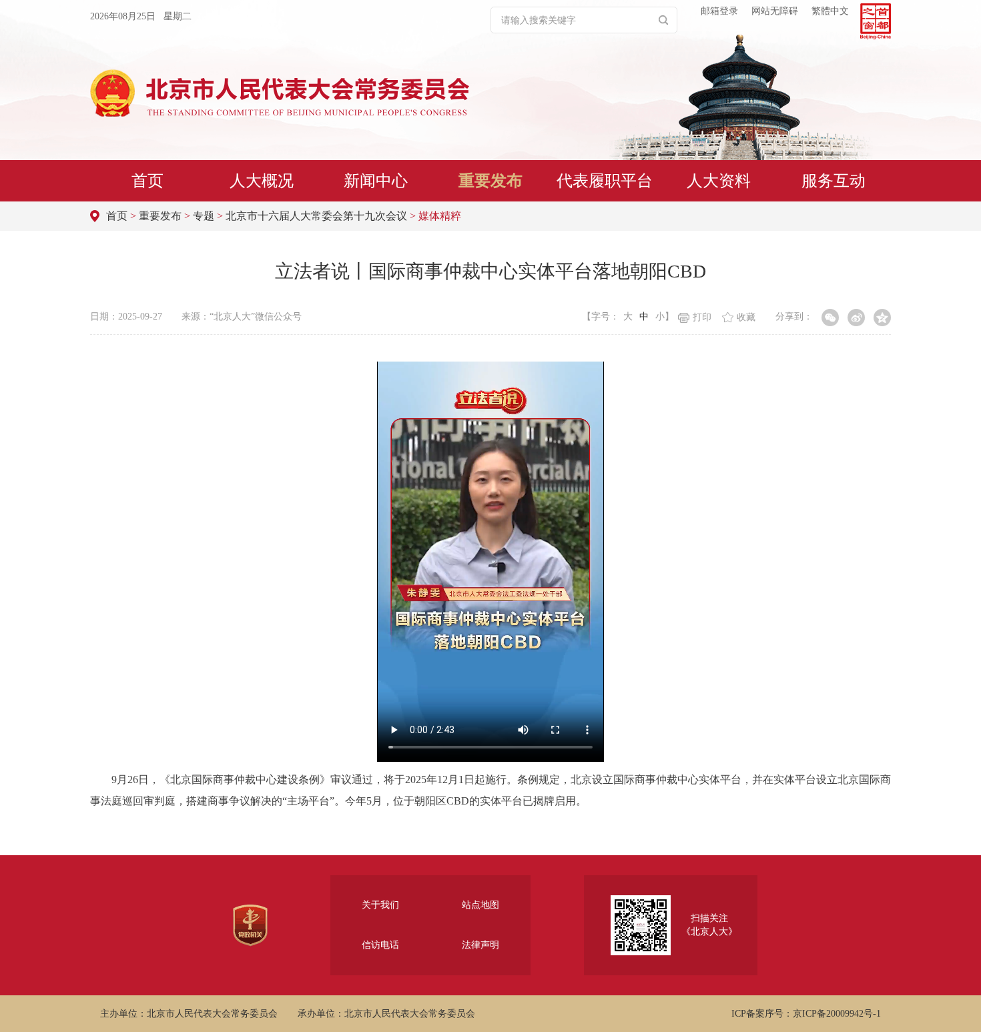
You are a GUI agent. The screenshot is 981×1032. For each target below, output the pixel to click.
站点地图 (480, 905)
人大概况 (262, 180)
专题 (203, 215)
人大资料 (719, 180)
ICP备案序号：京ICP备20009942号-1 (806, 1014)
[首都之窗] (875, 21)
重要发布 (490, 180)
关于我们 (380, 905)
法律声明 (480, 945)
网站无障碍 (774, 11)
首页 (147, 180)
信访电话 (380, 945)
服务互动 (833, 180)
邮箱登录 (719, 11)
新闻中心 (376, 180)
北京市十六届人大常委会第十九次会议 (316, 215)
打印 (702, 317)
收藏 (746, 317)
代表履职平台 (605, 180)
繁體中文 (830, 11)
